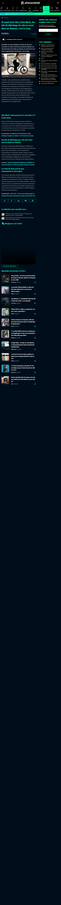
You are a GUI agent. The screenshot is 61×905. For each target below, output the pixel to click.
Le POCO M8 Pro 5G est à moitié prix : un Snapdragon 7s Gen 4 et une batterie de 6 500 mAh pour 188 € (23, 333)
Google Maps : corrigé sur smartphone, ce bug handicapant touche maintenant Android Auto (22, 344)
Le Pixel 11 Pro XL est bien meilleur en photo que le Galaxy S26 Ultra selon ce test (22, 356)
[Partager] (35, 33)
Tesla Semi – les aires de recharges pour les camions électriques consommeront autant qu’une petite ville (18, 195)
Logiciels (27, 14)
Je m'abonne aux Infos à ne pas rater (14, 39)
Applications (14, 349)
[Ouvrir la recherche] (58, 2)
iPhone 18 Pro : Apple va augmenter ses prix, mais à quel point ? (23, 310)
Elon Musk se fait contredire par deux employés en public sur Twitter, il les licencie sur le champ (17, 135)
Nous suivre (32, 200)
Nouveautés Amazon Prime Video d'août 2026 (49, 68)
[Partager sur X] (4, 200)
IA (40, 11)
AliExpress (13, 338)
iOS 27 (42, 58)
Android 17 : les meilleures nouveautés (47, 52)
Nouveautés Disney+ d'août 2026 (49, 66)
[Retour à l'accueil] (30, 2)
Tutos (13, 11)
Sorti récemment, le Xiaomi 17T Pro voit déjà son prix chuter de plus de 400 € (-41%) (23, 368)
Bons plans (7, 11)
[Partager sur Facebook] (11, 200)
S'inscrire (48, 34)
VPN (17, 11)
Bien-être (57, 11)
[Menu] (2, 2)
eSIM (29, 11)
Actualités (46, 11)
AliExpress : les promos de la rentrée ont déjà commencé (48, 45)
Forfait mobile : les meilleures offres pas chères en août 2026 (48, 78)
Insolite (18, 14)
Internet (22, 14)
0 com (32, 34)
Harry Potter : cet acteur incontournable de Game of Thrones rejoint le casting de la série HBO (23, 277)
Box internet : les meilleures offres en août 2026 (49, 72)
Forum (52, 11)
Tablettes (31, 14)
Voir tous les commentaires (9, 266)
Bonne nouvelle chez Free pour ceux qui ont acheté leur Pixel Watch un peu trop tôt (23, 379)
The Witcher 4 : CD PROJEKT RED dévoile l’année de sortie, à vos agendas (23, 299)
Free (12, 384)
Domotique (9, 14)
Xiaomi (12, 326)
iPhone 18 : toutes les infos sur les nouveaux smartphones (49, 55)
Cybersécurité (23, 11)
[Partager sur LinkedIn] (18, 200)
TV (34, 14)
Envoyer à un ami (25, 200)
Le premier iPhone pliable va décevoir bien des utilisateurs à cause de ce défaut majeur (22, 289)
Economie (14, 14)
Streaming (36, 11)
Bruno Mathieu (5, 33)
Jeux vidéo (13, 303)
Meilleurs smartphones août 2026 (49, 81)
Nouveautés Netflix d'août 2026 (48, 64)
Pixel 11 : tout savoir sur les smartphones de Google (47, 49)
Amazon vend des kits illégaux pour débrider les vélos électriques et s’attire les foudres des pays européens (18, 163)
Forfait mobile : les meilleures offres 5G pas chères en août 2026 (49, 75)
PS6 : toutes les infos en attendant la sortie (49, 61)
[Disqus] (18, 246)
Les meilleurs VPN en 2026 (47, 83)
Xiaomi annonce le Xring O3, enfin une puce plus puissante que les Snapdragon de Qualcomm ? (23, 321)
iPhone (12, 294)
